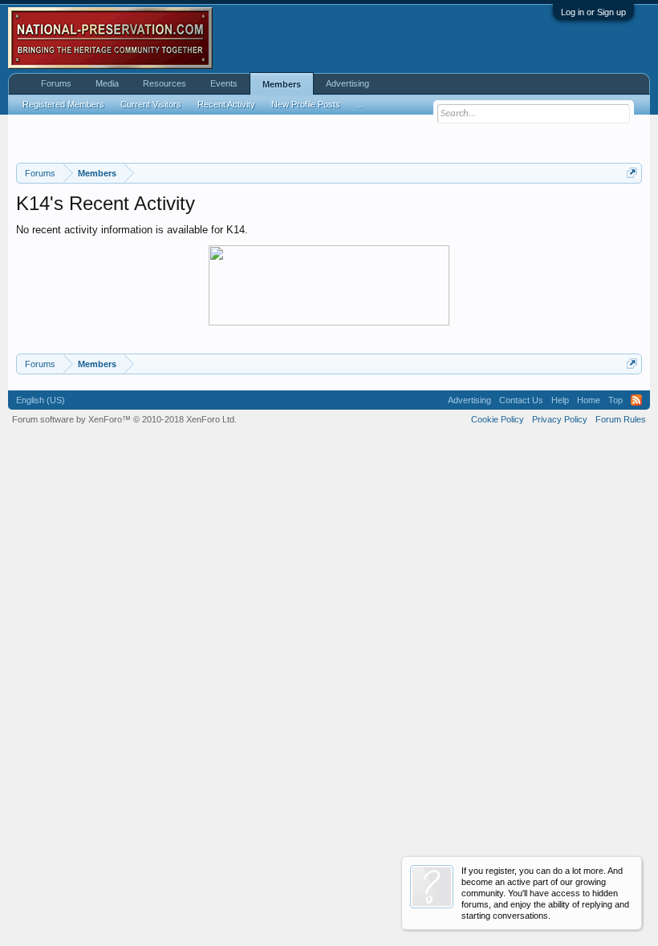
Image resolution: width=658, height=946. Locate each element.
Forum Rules (620, 419)
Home (588, 400)
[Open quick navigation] (632, 173)
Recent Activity (226, 104)
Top (615, 400)
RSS (636, 400)
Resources (164, 83)
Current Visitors (150, 104)
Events (224, 83)
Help (560, 400)
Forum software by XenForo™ (124, 419)
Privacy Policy (559, 419)
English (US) (40, 400)
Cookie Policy (497, 419)
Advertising (347, 83)
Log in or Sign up (593, 12)
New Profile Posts (305, 104)
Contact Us (521, 400)
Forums (56, 83)
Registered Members (63, 104)
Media (107, 83)
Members (281, 84)
